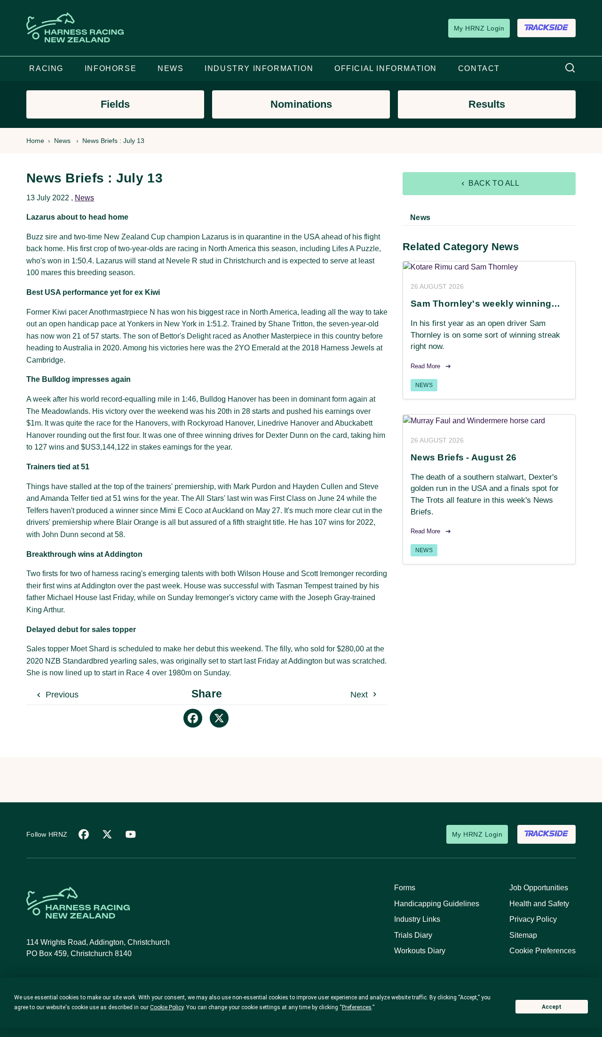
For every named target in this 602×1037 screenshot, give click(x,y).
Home (35, 140)
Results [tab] (486, 104)
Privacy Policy (533, 919)
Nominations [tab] (301, 104)
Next (360, 694)
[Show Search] (570, 68)
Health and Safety (539, 904)
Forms (404, 888)
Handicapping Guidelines (436, 904)
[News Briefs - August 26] (489, 421)
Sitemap (523, 935)
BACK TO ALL (493, 183)
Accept (552, 1007)
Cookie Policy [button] (166, 1007)
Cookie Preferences (542, 951)
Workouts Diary (419, 951)
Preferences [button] (357, 1007)
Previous (61, 694)
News (62, 140)
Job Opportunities (538, 888)
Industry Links (417, 919)
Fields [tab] (115, 104)
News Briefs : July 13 (113, 140)
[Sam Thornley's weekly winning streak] (489, 267)
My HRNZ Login (479, 28)
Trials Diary (413, 935)
